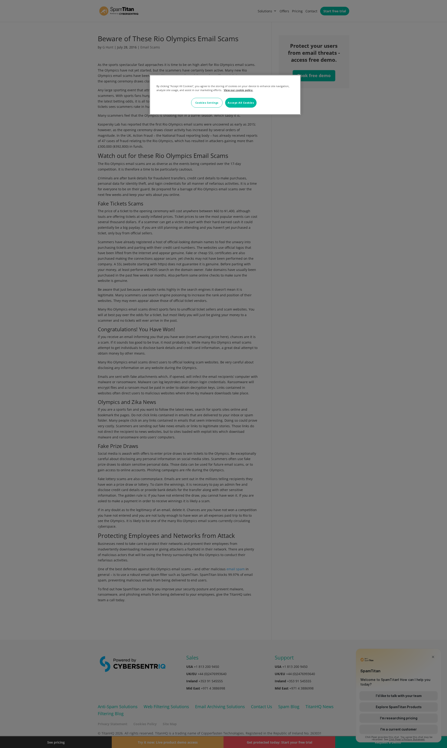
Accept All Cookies (241, 102)
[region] (225, 95)
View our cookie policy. (238, 90)
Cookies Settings (206, 102)
